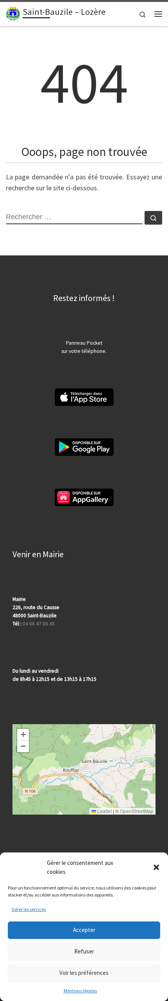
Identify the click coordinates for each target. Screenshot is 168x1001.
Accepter (84, 930)
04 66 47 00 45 (39, 623)
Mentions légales (80, 991)
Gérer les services (29, 909)
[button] (156, 867)
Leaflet (104, 811)
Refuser (84, 951)
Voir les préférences (84, 972)
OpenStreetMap (137, 811)
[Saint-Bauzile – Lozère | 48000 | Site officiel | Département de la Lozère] (13, 12)
